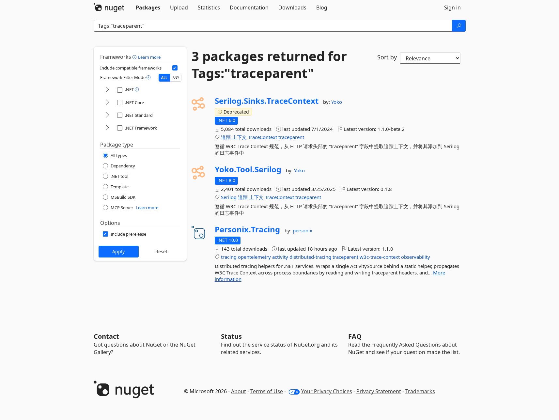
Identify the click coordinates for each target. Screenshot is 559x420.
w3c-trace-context (380, 257)
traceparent (291, 137)
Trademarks (420, 391)
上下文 (239, 137)
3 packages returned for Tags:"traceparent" (269, 65)
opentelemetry (254, 257)
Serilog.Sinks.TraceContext (266, 100)
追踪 (226, 137)
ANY (176, 77)
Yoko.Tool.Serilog (248, 169)
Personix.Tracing (247, 229)
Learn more (149, 57)
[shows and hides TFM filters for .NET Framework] (107, 128)
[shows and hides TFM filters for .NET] (107, 90)
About (238, 391)
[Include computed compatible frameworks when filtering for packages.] (175, 68)
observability (415, 257)
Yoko (336, 102)
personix (302, 230)
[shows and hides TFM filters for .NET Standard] (107, 115)
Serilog (229, 197)
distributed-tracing (310, 257)
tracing (229, 257)
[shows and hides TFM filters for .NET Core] (107, 102)
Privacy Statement (378, 391)
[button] (135, 56)
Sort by (387, 57)
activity (280, 257)
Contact (106, 336)
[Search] (459, 26)
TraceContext (262, 137)
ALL (164, 77)
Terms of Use (266, 391)
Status (231, 336)
